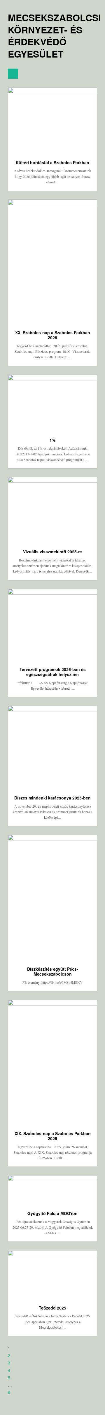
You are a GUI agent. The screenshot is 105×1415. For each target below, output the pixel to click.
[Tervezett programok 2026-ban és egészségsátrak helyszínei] (52, 625)
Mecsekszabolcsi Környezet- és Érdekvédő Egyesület (54, 36)
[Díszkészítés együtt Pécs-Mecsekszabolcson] (52, 898)
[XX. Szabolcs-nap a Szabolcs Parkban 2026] (52, 261)
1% (52, 440)
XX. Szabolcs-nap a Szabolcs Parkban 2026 (52, 335)
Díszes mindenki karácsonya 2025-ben (52, 798)
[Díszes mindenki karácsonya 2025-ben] (52, 748)
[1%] (52, 403)
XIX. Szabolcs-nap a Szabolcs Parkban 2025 (53, 1136)
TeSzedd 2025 (52, 1308)
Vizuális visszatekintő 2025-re (52, 551)
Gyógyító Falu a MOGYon (52, 1213)
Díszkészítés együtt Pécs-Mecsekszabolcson (52, 971)
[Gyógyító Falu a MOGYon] (52, 1190)
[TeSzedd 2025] (52, 1275)
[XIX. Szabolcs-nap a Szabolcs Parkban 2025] (52, 1062)
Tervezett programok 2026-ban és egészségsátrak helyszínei (53, 671)
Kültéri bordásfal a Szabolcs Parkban (52, 162)
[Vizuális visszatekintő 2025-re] (52, 510)
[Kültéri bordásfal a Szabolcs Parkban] (52, 120)
